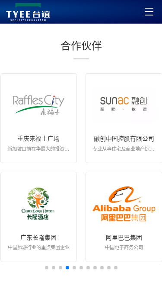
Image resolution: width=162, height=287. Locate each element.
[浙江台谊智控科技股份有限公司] (28, 12)
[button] (46, 267)
